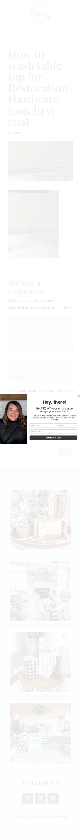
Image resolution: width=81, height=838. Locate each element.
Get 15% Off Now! (53, 437)
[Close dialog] (79, 396)
